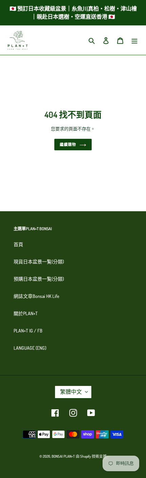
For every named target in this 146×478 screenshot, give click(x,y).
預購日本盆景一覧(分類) (39, 279)
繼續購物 (68, 144)
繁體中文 (71, 391)
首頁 (18, 244)
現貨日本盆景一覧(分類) (39, 261)
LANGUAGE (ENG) (30, 348)
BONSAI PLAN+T (63, 456)
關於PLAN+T (26, 313)
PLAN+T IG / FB (28, 330)
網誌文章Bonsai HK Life (36, 296)
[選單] (134, 40)
